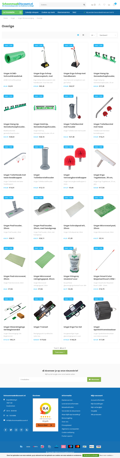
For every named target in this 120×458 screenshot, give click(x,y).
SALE (74, 12)
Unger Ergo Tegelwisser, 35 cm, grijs (103, 178)
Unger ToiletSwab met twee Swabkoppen (15, 176)
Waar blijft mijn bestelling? (71, 414)
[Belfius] (35, 446)
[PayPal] (92, 446)
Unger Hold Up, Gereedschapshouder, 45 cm (45, 127)
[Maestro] (70, 446)
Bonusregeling (67, 418)
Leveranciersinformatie (70, 404)
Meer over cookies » (106, 455)
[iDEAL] (42, 446)
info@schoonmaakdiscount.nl (17, 420)
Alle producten (96, 414)
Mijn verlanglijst (96, 407)
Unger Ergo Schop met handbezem (75, 74)
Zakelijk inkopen (32, 12)
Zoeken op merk (48, 12)
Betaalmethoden (68, 407)
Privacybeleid (66, 425)
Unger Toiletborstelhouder (44, 176)
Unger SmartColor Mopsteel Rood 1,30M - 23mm (105, 279)
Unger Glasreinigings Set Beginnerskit (14, 328)
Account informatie (97, 400)
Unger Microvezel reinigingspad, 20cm (44, 277)
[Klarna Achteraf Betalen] (63, 446)
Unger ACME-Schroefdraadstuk (13, 74)
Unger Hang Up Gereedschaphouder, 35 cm (104, 76)
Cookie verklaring (68, 432)
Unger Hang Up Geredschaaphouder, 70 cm (14, 127)
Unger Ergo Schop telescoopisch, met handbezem (43, 76)
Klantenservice (64, 12)
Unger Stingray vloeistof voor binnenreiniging (72, 279)
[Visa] (99, 446)
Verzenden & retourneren (71, 411)
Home (6, 18)
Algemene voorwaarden (70, 429)
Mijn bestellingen (97, 404)
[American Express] (21, 446)
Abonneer (95, 379)
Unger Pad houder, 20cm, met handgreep (45, 227)
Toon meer (59, 352)
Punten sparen (67, 436)
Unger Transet (41, 327)
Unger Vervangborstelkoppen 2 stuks (75, 178)
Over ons (65, 422)
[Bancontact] (85, 446)
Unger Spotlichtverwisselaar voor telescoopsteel (105, 330)
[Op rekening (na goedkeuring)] (49, 446)
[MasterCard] (78, 446)
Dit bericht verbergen (91, 455)
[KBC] (56, 446)
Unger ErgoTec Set (73, 327)
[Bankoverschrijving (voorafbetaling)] (28, 446)
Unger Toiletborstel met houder (73, 125)
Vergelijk (94, 411)
